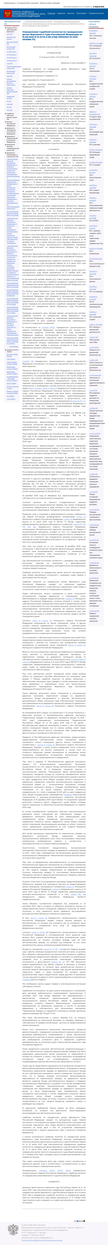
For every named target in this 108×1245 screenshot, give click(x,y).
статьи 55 (75, 401)
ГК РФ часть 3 (12, 57)
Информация (10, 3)
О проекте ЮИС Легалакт (28, 3)
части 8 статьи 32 (45, 706)
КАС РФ (9, 76)
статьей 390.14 (48, 328)
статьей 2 (26, 980)
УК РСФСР (10, 396)
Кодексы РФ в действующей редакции (12, 29)
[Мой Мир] (84, 1220)
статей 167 (77, 524)
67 (23, 404)
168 (84, 894)
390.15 (60, 1171)
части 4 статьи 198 (39, 932)
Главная (51, 13)
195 (56, 949)
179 (23, 527)
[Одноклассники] (82, 1220)
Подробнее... (14, 346)
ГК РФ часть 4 (12, 60)
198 (60, 949)
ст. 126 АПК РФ (94, 563)
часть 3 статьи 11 (50, 388)
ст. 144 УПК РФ (94, 509)
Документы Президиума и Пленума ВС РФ (12, 154)
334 (34, 527)
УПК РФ (9, 110)
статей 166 (75, 894)
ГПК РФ (9, 63)
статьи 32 (81, 517)
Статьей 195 (28, 361)
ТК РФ (9, 101)
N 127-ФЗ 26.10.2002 (95, 259)
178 (84, 524)
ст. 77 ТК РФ (93, 492)
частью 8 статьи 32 (46, 745)
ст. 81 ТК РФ (93, 390)
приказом (67, 795)
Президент (81, 13)
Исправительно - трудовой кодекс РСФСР (12, 378)
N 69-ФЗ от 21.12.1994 (96, 43)
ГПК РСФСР (11, 359)
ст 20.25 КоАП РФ (95, 375)
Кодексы (61, 13)
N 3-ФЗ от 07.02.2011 (95, 162)
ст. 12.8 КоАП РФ (94, 433)
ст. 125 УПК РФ (94, 525)
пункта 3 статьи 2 (77, 660)
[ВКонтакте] (77, 1220)
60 (64, 962)
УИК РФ (9, 104)
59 (81, 401)
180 (29, 527)
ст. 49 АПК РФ (94, 578)
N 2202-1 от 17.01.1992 (96, 248)
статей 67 (47, 949)
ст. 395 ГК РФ (93, 360)
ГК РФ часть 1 (11, 51)
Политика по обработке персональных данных (42, 1240)
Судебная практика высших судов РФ (38, 21)
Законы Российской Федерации (11, 123)
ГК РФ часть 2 (12, 54)
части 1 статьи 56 (38, 918)
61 (84, 401)
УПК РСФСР (11, 399)
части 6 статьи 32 (42, 621)
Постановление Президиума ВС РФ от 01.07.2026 (12, 213)
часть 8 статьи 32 (77, 645)
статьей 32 (69, 599)
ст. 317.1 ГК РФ (93, 347)
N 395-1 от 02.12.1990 (95, 324)
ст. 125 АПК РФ (94, 611)
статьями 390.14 (47, 1171)
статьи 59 (56, 962)
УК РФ (9, 107)
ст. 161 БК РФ (93, 474)
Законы (70, 13)
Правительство (96, 13)
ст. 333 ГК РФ (93, 337)
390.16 (68, 1171)
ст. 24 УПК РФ (94, 540)
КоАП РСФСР (11, 383)
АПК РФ (10, 34)
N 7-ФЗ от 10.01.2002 (95, 150)
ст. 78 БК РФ (93, 408)
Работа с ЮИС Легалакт (50, 3)
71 (53, 949)
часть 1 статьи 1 (35, 388)
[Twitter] (80, 1220)
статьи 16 (68, 519)
